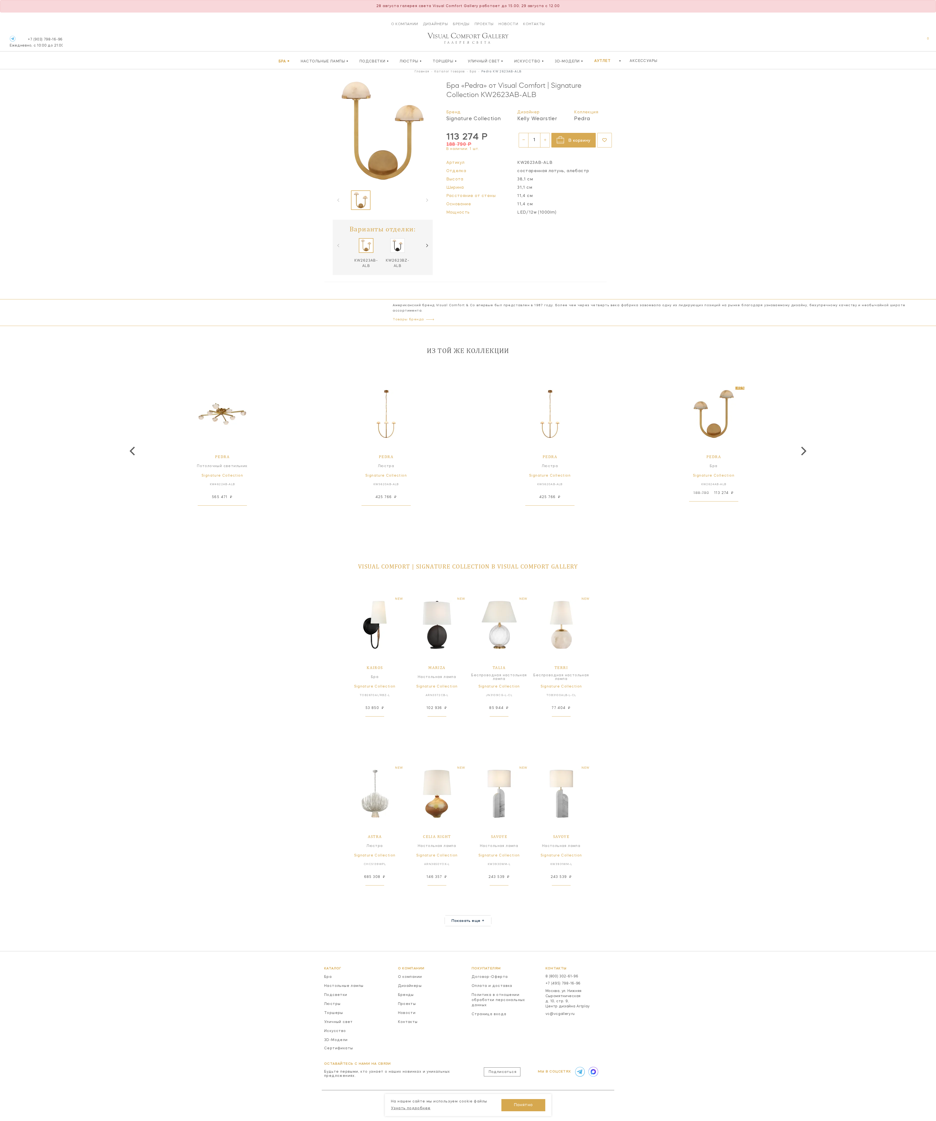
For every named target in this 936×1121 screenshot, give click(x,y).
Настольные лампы (325, 61)
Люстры (411, 61)
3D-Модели (569, 61)
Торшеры (445, 61)
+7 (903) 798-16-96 (36, 42)
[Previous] (133, 451)
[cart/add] (228, 513)
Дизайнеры (435, 24)
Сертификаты (338, 1048)
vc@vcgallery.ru (560, 1014)
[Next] (427, 245)
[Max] (592, 1072)
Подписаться (503, 1072)
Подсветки (374, 61)
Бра (284, 61)
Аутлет (602, 61)
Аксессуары (643, 61)
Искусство (529, 61)
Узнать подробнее (410, 1108)
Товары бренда (408, 319)
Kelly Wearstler (537, 119)
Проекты (484, 24)
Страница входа (489, 1014)
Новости (508, 24)
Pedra (582, 119)
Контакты (534, 24)
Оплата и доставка (492, 986)
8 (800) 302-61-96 (562, 976)
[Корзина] (923, 41)
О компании (404, 24)
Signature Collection (473, 119)
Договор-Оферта (490, 977)
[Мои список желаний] (911, 41)
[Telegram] (12, 38)
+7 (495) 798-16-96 (563, 983)
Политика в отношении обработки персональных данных (498, 1000)
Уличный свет (485, 61)
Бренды (461, 24)
